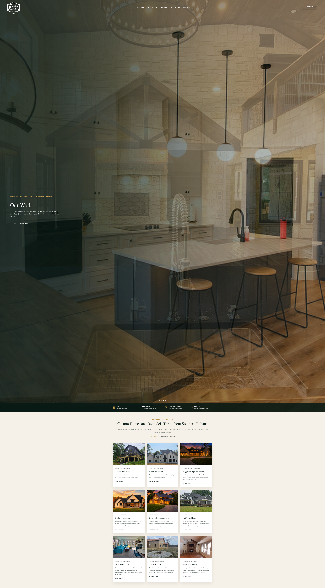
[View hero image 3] (163, 400)
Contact (186, 7)
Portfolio (145, 7)
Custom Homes (164, 437)
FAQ (179, 7)
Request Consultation (21, 223)
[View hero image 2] (161, 400)
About (173, 7)
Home (137, 7)
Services (163, 7)
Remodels (173, 437)
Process (155, 7)
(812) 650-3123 (311, 6)
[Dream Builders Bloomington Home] (45, 8)
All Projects (152, 437)
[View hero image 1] (159, 400)
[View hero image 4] (165, 400)
